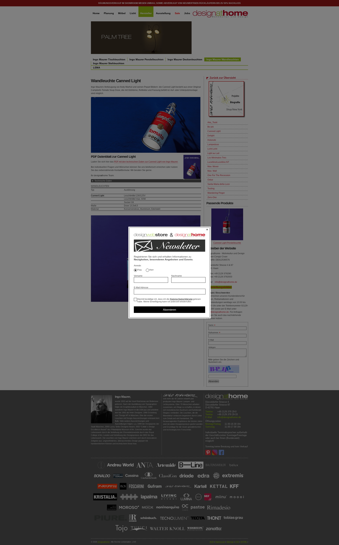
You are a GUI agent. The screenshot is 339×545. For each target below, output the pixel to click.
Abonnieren (169, 309)
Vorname (138, 276)
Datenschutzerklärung (181, 299)
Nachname (176, 276)
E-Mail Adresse (141, 287)
